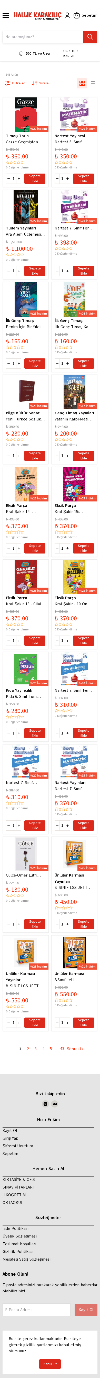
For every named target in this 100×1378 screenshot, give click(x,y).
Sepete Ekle (35, 179)
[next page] (56, 1049)
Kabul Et (50, 1364)
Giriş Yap (10, 1138)
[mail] (54, 1104)
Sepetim (10, 1153)
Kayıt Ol (10, 1130)
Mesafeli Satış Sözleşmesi (27, 1259)
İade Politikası (15, 1228)
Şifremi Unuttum (18, 1146)
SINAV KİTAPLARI (18, 1187)
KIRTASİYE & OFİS (19, 1179)
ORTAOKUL (13, 1202)
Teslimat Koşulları (19, 1244)
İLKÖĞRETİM (14, 1195)
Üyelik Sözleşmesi (20, 1236)
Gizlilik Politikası (18, 1251)
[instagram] (45, 1104)
